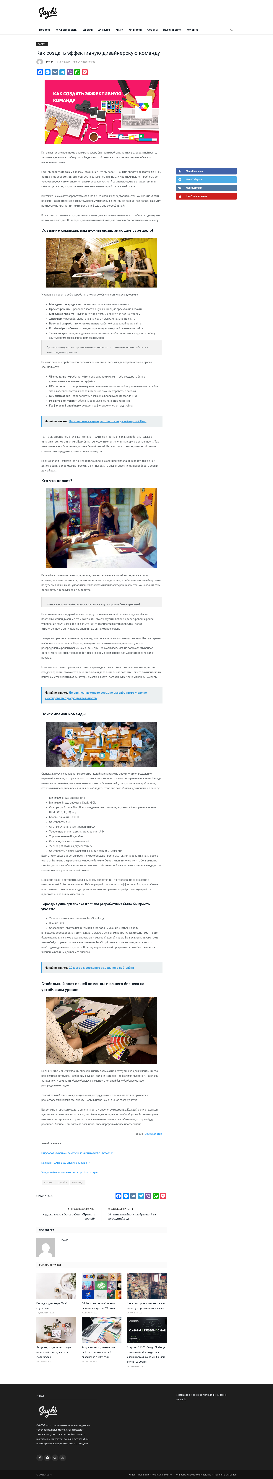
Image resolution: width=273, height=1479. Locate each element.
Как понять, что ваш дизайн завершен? (65, 1162)
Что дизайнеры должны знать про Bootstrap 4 (69, 1172)
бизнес (48, 1182)
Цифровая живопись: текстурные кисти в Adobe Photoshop (77, 1153)
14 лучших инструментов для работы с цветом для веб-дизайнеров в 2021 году (98, 1352)
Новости (45, 29)
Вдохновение (172, 29)
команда (77, 1182)
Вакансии (143, 1474)
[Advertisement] (204, 104)
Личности (135, 29)
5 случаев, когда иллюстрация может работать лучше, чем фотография (53, 1352)
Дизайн (88, 29)
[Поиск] (231, 30)
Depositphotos (153, 1133)
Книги (119, 29)
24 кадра (104, 29)
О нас (132, 1474)
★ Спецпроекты (66, 29)
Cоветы (152, 29)
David (49, 62)
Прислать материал (225, 1474)
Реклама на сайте (162, 1474)
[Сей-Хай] (48, 13)
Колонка (192, 29)
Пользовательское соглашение (193, 1474)
